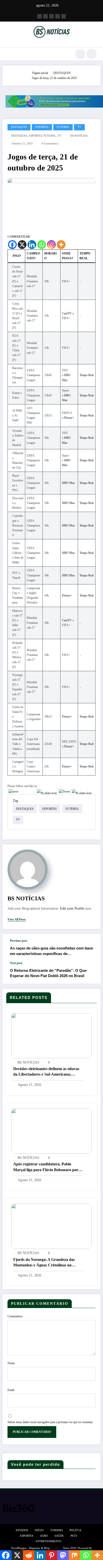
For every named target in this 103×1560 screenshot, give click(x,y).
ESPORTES (41, 127)
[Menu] (9, 54)
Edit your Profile (72, 908)
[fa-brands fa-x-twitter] (45, 16)
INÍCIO (39, 1530)
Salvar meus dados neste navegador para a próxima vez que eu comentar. (50, 1422)
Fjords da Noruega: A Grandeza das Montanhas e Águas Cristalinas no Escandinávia (44, 1262)
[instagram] (57, 16)
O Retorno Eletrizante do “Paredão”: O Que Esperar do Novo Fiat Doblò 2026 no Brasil (48, 973)
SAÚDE (59, 1535)
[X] (22, 244)
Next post (16, 963)
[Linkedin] (32, 244)
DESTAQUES (19, 127)
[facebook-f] (39, 16)
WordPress (56, 1548)
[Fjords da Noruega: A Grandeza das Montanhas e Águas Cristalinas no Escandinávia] (51, 1226)
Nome (11, 1363)
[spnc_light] (91, 54)
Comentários (15, 1316)
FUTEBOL (63, 127)
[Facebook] (12, 244)
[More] (61, 244)
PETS (73, 1535)
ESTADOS (22, 1530)
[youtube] (63, 16)
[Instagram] (51, 244)
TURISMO (56, 1530)
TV (79, 127)
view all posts (17, 919)
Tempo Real (87, 375)
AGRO (44, 1535)
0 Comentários (50, 143)
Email (11, 1390)
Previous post (18, 940)
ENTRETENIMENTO (48, 1541)
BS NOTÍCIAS (79, 135)
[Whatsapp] (41, 244)
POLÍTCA (75, 1530)
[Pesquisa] (80, 54)
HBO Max (68, 483)
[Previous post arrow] (91, 947)
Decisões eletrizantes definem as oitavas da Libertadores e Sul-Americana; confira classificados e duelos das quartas (47, 1072)
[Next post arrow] (91, 972)
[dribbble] (51, 16)
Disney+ (69, 417)
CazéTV (67, 313)
